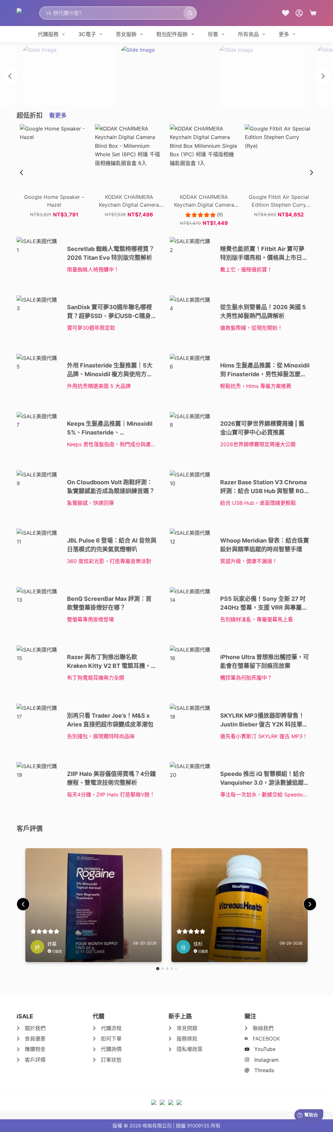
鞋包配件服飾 (172, 34)
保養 (213, 34)
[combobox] (111, 13)
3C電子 (87, 34)
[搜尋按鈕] (189, 13)
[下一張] (322, 76)
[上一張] (10, 76)
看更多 (58, 115)
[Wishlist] (285, 13)
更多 (284, 34)
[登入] (299, 13)
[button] (311, 172)
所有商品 (248, 34)
